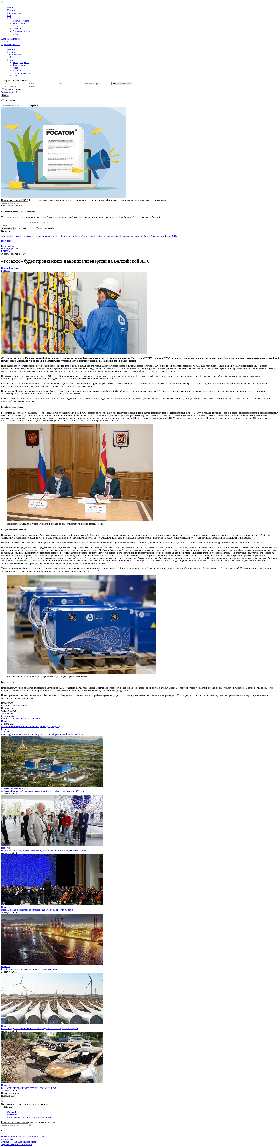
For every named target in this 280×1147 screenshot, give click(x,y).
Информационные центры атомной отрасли (23, 1136)
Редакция (11, 1111)
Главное (11, 7)
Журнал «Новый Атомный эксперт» (19, 1142)
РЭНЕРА (5, 251)
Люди (16, 26)
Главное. (5, 246)
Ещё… (10, 18)
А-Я (9, 15)
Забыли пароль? (9, 92)
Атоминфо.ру (8, 1139)
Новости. (15, 246)
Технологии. (7, 713)
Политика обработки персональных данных (29, 1117)
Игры (15, 34)
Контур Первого (21, 20)
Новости (11, 10)
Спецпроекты (14, 13)
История (17, 28)
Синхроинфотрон (21, 31)
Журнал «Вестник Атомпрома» (16, 1144)
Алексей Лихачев (10, 788)
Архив (4, 39)
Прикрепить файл (45, 228)
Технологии (19, 23)
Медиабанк (14, 39)
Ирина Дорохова (9, 248)
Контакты (12, 1114)
